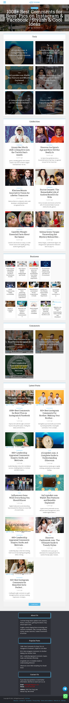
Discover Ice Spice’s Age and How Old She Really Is (50, 150)
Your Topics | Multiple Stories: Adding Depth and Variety (22, 272)
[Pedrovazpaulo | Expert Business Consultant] (34, 304)
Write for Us (57, 700)
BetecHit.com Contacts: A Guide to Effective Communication (22, 312)
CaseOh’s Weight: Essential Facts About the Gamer (19, 234)
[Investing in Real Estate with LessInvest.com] (56, 285)
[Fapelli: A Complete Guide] (10, 304)
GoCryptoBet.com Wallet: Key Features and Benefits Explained (19, 77)
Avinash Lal (39, 28)
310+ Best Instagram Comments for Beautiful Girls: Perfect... (19, 584)
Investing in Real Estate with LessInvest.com (56, 293)
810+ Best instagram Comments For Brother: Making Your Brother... (49, 341)
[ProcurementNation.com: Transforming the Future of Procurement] (46, 264)
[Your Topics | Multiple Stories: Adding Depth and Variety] (22, 264)
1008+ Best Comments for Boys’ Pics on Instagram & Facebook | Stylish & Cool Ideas (34, 17)
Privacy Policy (36, 700)
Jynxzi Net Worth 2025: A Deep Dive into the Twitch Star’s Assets (19, 151)
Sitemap (63, 700)
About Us (15, 700)
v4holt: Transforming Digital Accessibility (10, 292)
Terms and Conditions (47, 700)
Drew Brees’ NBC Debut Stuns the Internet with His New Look (46, 311)
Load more (34, 604)
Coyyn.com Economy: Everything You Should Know (49, 102)
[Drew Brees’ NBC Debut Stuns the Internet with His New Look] (46, 304)
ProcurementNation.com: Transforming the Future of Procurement (46, 272)
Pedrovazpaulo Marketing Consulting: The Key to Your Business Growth (10, 272)
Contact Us (22, 700)
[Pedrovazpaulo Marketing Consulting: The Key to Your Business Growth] (10, 264)
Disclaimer (29, 700)
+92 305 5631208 (30, 686)
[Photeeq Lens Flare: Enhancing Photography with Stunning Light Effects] (22, 285)
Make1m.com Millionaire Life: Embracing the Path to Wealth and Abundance (57, 312)
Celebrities (19, 145)
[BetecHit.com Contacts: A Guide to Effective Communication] (22, 304)
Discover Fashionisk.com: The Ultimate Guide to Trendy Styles (49, 77)
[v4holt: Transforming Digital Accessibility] (10, 285)
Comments (34, 8)
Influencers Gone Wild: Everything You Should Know (49, 52)
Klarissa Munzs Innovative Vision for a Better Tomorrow (19, 193)
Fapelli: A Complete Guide (10, 310)
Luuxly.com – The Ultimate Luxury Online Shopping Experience (44, 293)
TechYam (27, 698)
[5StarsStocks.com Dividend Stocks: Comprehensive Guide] (34, 285)
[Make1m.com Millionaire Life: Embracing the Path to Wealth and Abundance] (58, 303)
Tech (19, 48)
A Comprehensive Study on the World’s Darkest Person (19, 102)
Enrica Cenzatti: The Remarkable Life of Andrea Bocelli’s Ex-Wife (49, 193)
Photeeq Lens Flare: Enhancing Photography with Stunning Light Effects (22, 293)
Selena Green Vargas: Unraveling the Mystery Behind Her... (49, 234)
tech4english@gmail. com (31, 684)
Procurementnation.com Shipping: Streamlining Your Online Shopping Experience (34, 273)
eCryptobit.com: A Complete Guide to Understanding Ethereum (19, 52)
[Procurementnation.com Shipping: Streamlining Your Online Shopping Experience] (34, 264)
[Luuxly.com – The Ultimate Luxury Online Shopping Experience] (44, 285)
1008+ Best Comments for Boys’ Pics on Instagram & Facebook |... (19, 341)
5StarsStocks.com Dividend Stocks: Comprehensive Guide (34, 293)
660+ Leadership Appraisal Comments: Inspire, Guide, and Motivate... (19, 367)
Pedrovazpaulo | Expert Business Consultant (34, 311)
